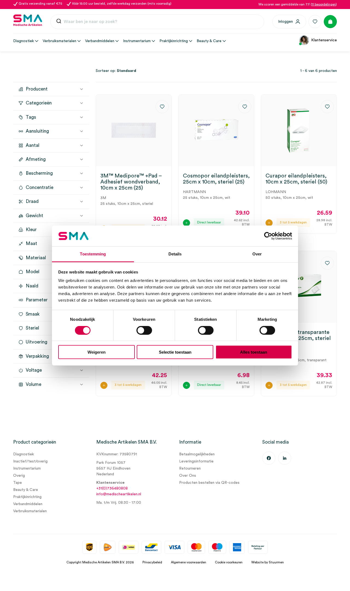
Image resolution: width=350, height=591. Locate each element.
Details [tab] (175, 254)
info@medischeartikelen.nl (118, 494)
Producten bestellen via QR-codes (209, 483)
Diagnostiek (23, 454)
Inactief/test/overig (30, 461)
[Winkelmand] (330, 21)
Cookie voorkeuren (229, 562)
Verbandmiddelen (27, 504)
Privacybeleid (152, 562)
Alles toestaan (253, 352)
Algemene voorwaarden (188, 562)
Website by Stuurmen (267, 562)
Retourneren (190, 468)
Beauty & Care (25, 490)
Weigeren (97, 352)
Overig (19, 476)
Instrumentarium (27, 468)
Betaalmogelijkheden (197, 454)
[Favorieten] (315, 21)
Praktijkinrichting (27, 497)
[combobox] (157, 21)
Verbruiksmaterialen (30, 511)
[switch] (144, 330)
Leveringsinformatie (196, 461)
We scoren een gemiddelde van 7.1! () (297, 4)
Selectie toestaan (175, 352)
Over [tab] (257, 254)
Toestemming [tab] (93, 254)
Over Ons (187, 476)
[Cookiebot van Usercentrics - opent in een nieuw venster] (268, 236)
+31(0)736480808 (112, 488)
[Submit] (59, 21)
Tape (17, 483)
